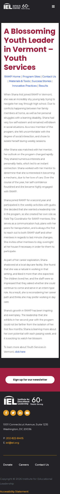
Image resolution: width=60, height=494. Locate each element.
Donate (7, 464)
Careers (24, 464)
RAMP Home (12, 76)
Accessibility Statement (14, 491)
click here (19, 351)
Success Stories (41, 81)
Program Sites (31, 76)
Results (43, 85)
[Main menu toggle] (53, 6)
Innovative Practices (24, 85)
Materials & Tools (19, 81)
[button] (30, 380)
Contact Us (49, 76)
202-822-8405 (15, 438)
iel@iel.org (12, 442)
